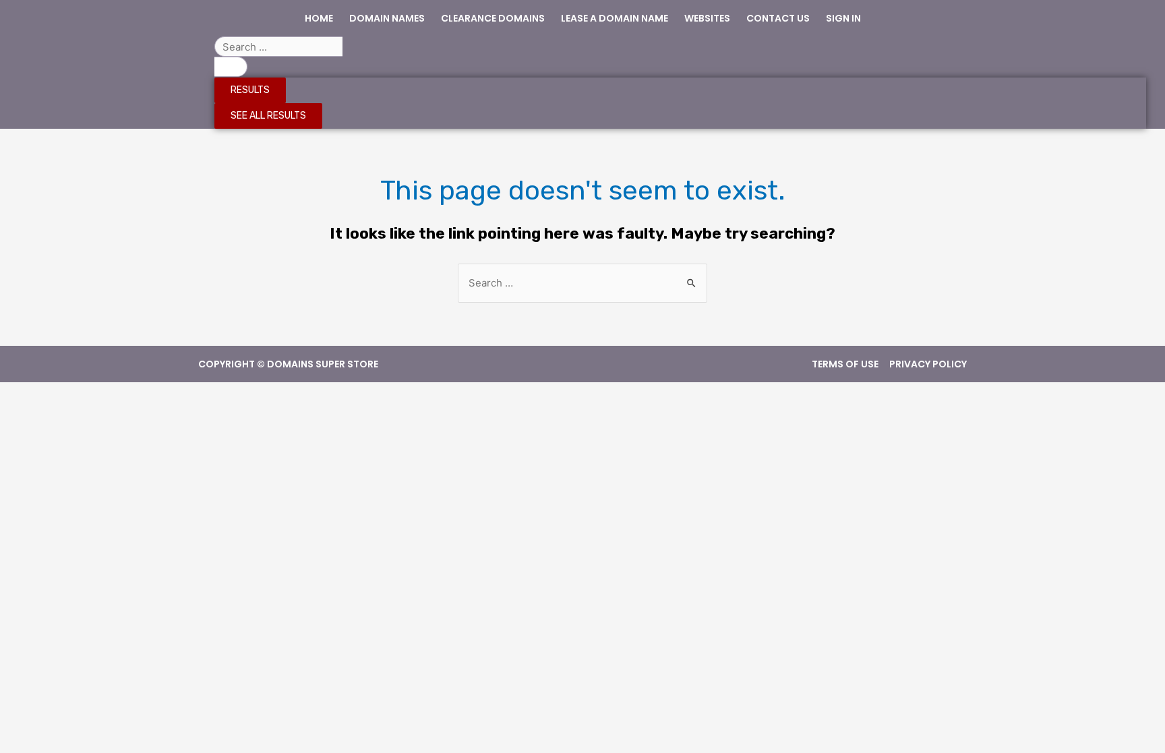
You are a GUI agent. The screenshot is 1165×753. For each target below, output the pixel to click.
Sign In (843, 18)
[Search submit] (230, 67)
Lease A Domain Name (614, 18)
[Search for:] (582, 282)
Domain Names (387, 18)
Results (250, 90)
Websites (707, 18)
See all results (268, 115)
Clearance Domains (493, 18)
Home (319, 18)
